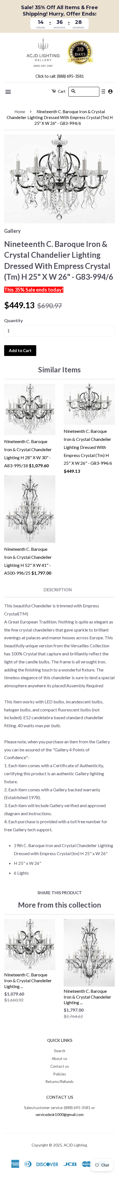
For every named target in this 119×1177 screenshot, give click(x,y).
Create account (110, 91)
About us (59, 1058)
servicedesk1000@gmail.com (59, 1114)
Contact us (59, 1066)
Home (19, 111)
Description (57, 589)
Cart (61, 91)
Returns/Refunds (59, 1081)
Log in (103, 91)
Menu (8, 92)
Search (59, 1051)
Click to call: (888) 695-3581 (59, 76)
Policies (59, 1074)
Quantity (13, 320)
